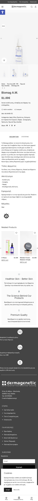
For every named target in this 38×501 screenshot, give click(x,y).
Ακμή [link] (10, 117)
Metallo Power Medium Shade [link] (25, 259)
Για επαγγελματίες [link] (9, 413)
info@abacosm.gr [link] (11, 398)
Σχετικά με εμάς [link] (9, 410)
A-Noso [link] (4, 258)
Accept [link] (8, 490)
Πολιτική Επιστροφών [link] (11, 444)
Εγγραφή (19, 467)
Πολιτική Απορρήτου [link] (10, 435)
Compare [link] (19, 109)
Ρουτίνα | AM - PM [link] (12, 84)
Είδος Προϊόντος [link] (18, 117)
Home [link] (3, 84)
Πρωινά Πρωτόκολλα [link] (14, 122)
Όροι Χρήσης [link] (8, 431)
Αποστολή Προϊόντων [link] (11, 438)
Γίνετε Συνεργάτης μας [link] (11, 416)
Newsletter (11, 461)
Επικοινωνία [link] (8, 420)
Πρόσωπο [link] (4, 122)
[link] (2, 12)
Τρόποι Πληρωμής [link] (9, 441)
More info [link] (17, 490)
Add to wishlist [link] (8, 109)
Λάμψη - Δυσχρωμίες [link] (24, 120)
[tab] (14, 137)
